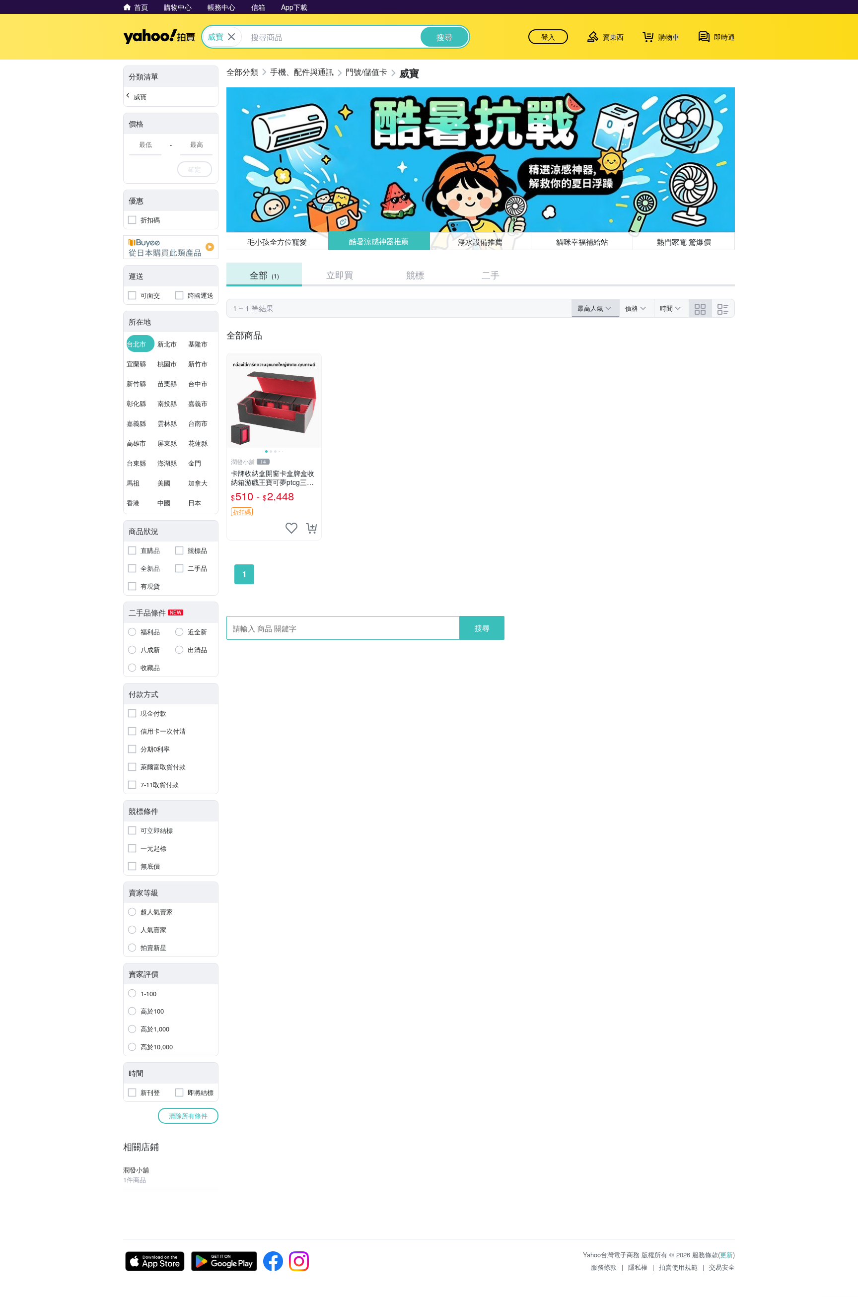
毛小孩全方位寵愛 (277, 241)
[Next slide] (314, 400)
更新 (726, 1254)
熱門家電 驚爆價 (684, 241)
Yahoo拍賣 (159, 37)
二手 (491, 274)
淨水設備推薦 (480, 241)
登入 (548, 37)
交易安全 (722, 1267)
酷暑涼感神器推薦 (379, 241)
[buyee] (170, 247)
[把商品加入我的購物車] (311, 528)
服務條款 (604, 1267)
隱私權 (637, 1267)
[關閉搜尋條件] (231, 37)
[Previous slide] (233, 400)
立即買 (339, 274)
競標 (415, 274)
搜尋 (482, 627)
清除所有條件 (188, 1115)
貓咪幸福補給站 (582, 241)
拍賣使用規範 (678, 1267)
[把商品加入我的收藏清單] (291, 528)
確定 (194, 169)
